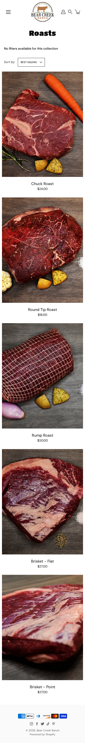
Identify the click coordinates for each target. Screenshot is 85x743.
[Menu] (8, 12)
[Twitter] (42, 723)
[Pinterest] (53, 723)
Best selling (29, 62)
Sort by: (9, 62)
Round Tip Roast (42, 309)
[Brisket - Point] (42, 627)
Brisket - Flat (42, 561)
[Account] (63, 12)
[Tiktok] (48, 723)
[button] (70, 12)
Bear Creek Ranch (48, 730)
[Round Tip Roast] (42, 250)
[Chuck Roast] (42, 124)
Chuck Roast (42, 183)
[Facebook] (37, 723)
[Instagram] (31, 723)
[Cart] (78, 12)
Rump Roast (42, 435)
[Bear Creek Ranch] (42, 12)
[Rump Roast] (42, 376)
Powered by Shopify (42, 734)
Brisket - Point (42, 686)
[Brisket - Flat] (42, 501)
